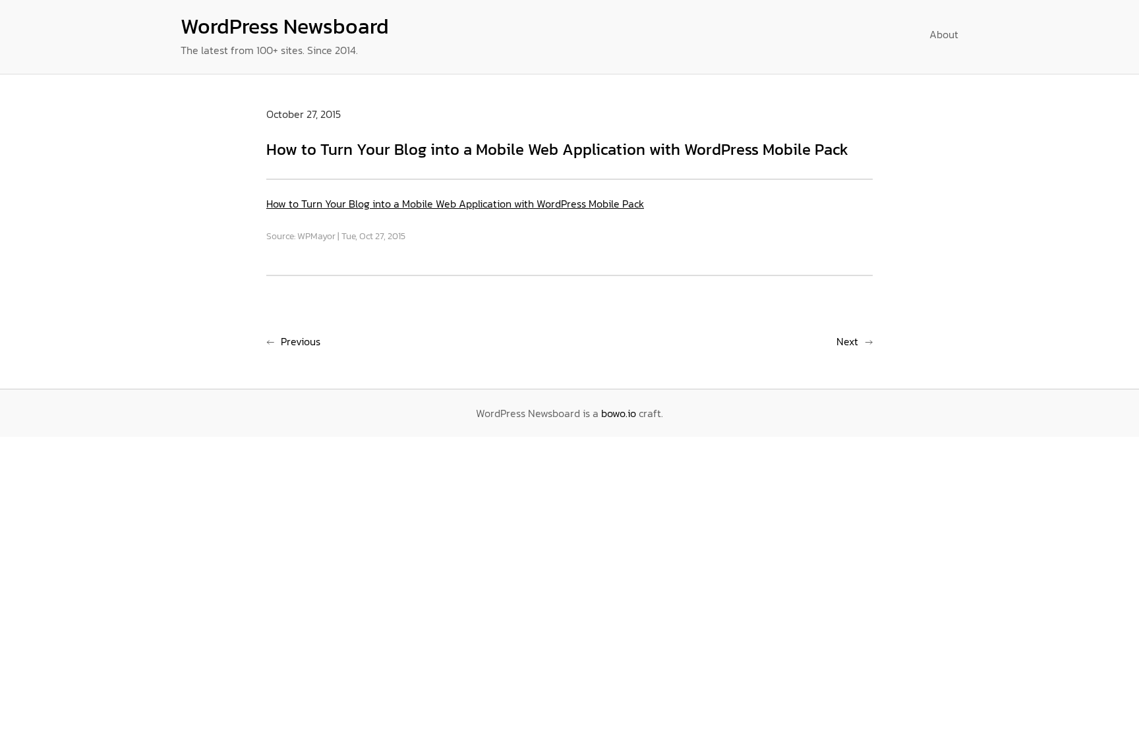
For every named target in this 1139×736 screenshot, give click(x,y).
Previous (300, 341)
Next (847, 341)
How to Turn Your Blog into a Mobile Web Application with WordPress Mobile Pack (455, 204)
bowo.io (618, 413)
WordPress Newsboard (285, 26)
